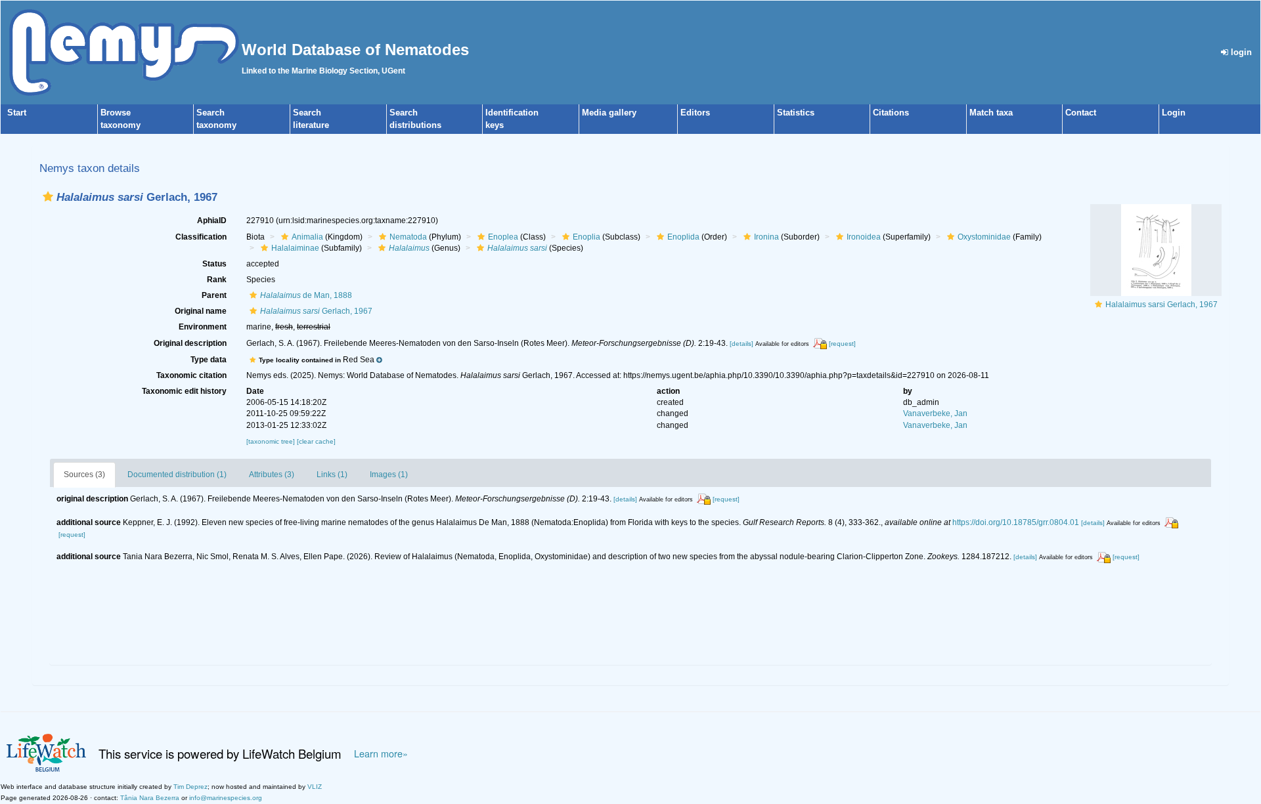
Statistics (795, 112)
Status (214, 263)
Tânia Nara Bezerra (149, 797)
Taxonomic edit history (184, 391)
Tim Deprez (190, 786)
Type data (208, 359)
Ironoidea (864, 237)
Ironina (766, 237)
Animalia (307, 237)
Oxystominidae (984, 237)
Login (1173, 112)
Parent (214, 295)
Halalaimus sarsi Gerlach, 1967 (1161, 304)
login (1240, 52)
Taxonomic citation (191, 375)
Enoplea (503, 237)
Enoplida (683, 237)
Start (16, 112)
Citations (891, 112)
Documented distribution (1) (177, 474)
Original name (201, 311)
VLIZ (314, 786)
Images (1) (389, 474)
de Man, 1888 (306, 295)
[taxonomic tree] (271, 441)
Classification (201, 237)
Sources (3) (84, 474)
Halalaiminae (295, 248)
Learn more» (381, 753)
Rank (217, 279)
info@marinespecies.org (225, 797)
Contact (1080, 112)
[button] (47, 196)
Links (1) (332, 474)
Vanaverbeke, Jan (935, 413)
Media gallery (609, 112)
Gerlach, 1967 (316, 311)
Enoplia (586, 237)
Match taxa (991, 112)
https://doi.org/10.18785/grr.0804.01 (1015, 522)
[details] (741, 343)
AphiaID (212, 220)
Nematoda (408, 237)
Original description (190, 343)
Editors (695, 112)
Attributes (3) (271, 474)
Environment (203, 326)
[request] (842, 343)
